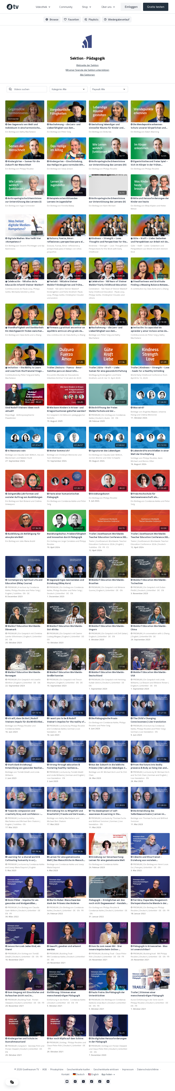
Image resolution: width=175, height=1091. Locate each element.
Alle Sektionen (87, 74)
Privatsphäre (56, 1069)
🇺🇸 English (93, 1074)
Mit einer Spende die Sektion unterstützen (87, 70)
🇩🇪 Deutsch (79, 1074)
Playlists (93, 19)
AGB (44, 1069)
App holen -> (108, 1074)
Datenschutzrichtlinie (148, 1069)
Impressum (128, 1069)
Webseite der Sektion (87, 65)
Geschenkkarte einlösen (106, 1069)
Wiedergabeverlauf (119, 19)
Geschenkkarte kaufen (78, 1069)
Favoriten (73, 19)
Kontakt (65, 1074)
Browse (54, 19)
